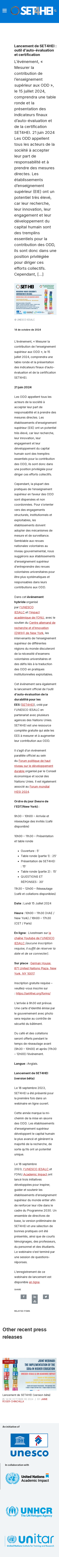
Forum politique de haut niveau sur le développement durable (33, 766)
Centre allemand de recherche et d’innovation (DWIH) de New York (34, 628)
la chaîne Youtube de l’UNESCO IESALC (34, 938)
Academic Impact (35, 1174)
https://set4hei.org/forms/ (33, 993)
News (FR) (8, 1362)
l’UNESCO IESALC (36, 1169)
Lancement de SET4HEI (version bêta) (26, 1395)
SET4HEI (28, 704)
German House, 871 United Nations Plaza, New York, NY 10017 (35, 968)
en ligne (34, 1282)
